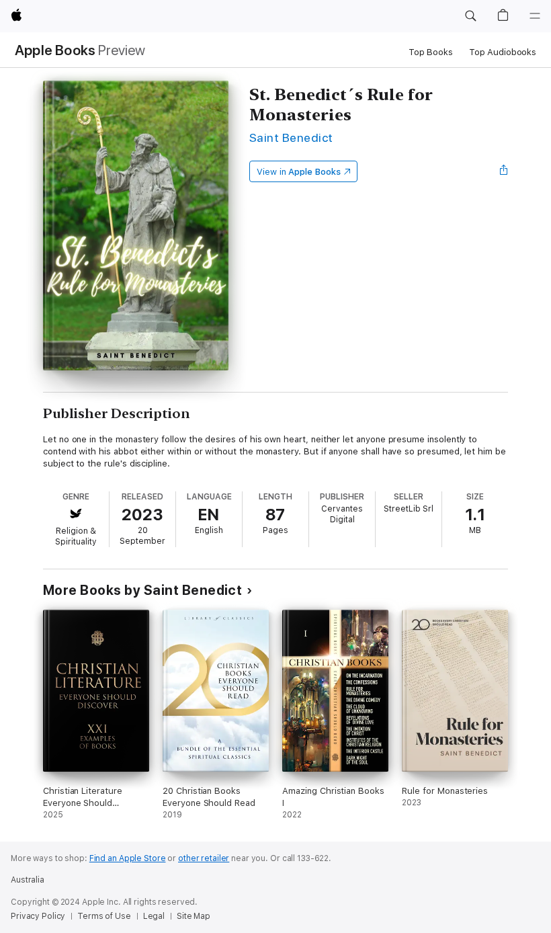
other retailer (203, 858)
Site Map (193, 916)
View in (299, 172)
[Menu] (535, 16)
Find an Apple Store (127, 858)
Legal (154, 916)
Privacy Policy (38, 916)
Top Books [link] (431, 52)
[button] (470, 16)
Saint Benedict (291, 137)
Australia (27, 880)
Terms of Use (104, 916)
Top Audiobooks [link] (502, 52)
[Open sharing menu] (504, 171)
